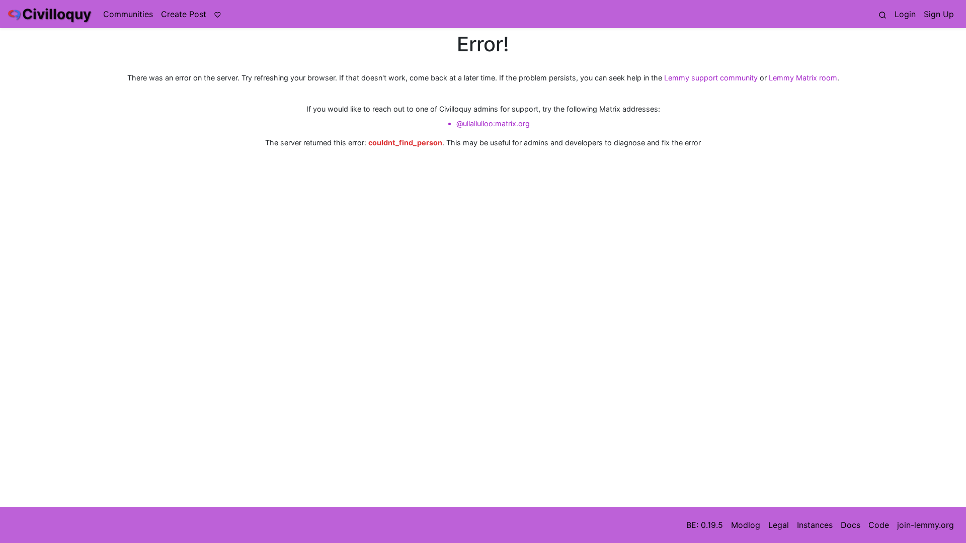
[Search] (882, 14)
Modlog (745, 525)
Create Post (183, 14)
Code (878, 525)
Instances (815, 525)
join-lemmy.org (925, 525)
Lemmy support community (711, 77)
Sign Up (939, 14)
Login (905, 14)
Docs (850, 525)
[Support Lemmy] (217, 14)
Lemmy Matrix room (803, 77)
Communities (128, 14)
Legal (778, 525)
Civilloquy (56, 14)
